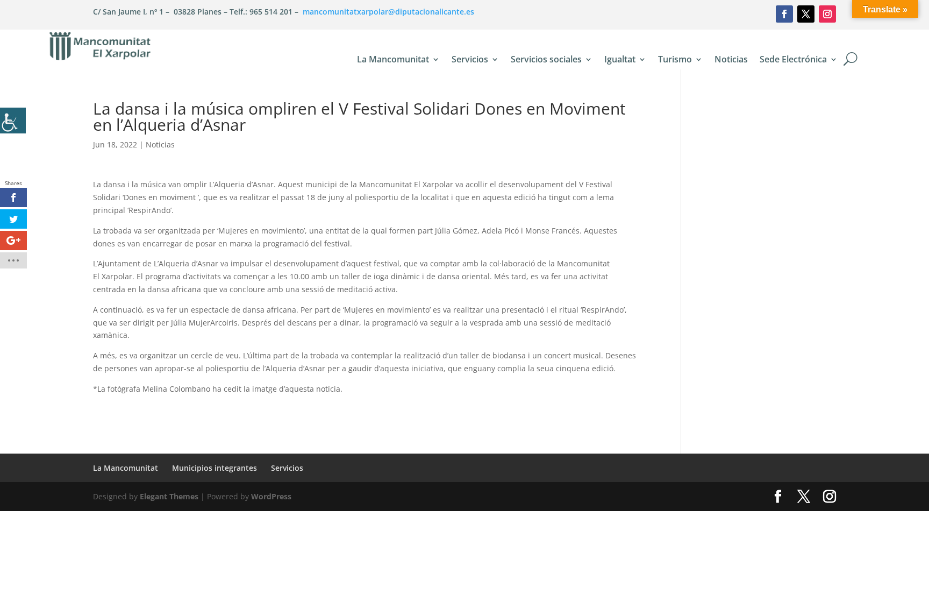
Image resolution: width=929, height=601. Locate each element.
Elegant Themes (169, 496)
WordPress (271, 496)
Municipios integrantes (214, 468)
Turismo (675, 60)
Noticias (731, 60)
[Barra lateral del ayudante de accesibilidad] (13, 120)
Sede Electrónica (793, 60)
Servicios (470, 60)
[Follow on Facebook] (784, 14)
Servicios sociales (546, 60)
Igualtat (619, 60)
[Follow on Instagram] (827, 14)
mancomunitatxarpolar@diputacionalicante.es (388, 11)
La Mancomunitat (393, 60)
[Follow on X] (805, 14)
